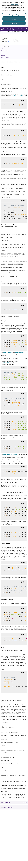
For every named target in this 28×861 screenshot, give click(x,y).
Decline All (14, 23)
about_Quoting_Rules (8, 352)
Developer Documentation (12, 29)
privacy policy (14, 4)
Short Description (4, 50)
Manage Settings (14, 15)
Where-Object (14, 95)
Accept (14, 19)
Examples (3, 55)
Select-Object (21, 95)
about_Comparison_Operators (10, 454)
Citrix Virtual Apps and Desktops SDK (11, 31)
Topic (2, 48)
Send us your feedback (7, 807)
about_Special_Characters (7, 362)
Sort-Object (4, 97)
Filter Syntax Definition (5, 57)
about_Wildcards (19, 352)
